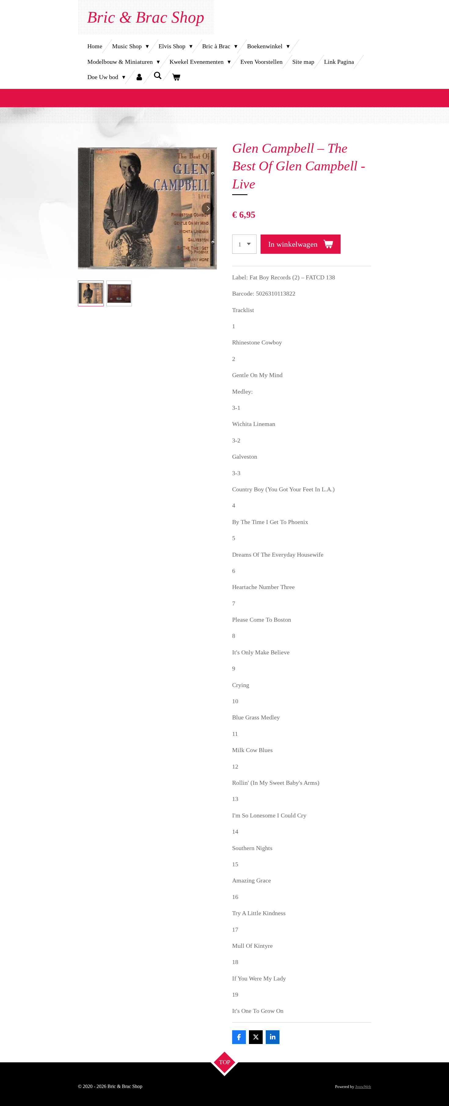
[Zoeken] (157, 75)
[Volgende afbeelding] (208, 208)
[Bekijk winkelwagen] (176, 77)
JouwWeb (363, 1086)
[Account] (139, 77)
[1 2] (244, 244)
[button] (91, 294)
